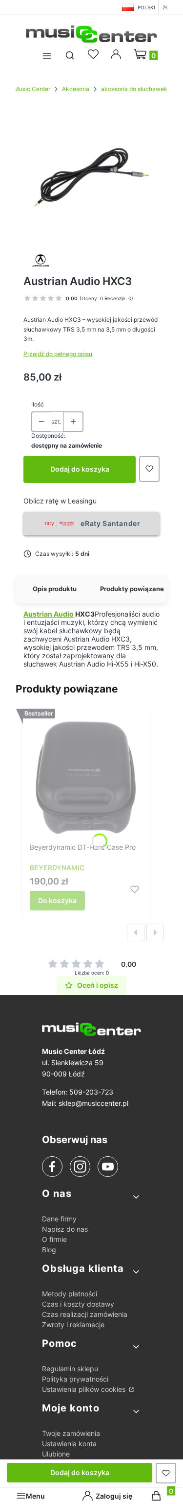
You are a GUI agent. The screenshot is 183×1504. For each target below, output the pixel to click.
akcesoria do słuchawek (134, 89)
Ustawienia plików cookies (84, 1389)
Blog (49, 1249)
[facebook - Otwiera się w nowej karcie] (52, 1166)
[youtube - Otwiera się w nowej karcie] (107, 1166)
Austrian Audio (48, 614)
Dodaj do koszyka (79, 469)
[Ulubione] (95, 54)
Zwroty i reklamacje (73, 1324)
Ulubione (56, 1454)
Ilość (37, 404)
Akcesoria (75, 89)
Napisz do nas (65, 1229)
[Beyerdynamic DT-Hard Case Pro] (86, 777)
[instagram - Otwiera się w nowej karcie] (80, 1166)
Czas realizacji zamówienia (84, 1314)
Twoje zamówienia (71, 1433)
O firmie (54, 1239)
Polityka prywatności (75, 1379)
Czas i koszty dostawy (78, 1304)
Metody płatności (69, 1293)
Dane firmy (59, 1219)
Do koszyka (57, 900)
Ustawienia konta (69, 1443)
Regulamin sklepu (70, 1368)
